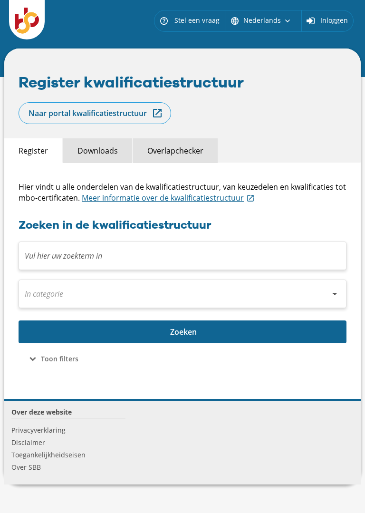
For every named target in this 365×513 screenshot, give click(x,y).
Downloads (97, 150)
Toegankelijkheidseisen (48, 454)
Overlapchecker (175, 150)
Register (33, 150)
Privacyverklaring (38, 430)
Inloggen (334, 20)
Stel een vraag (189, 20)
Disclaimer (28, 442)
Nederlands (261, 20)
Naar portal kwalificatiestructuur (88, 113)
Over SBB (26, 467)
